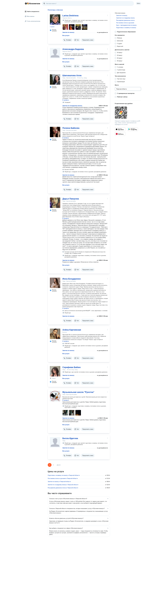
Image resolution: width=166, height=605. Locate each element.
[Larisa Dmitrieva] (55, 19)
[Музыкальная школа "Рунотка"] (55, 396)
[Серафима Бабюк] (55, 371)
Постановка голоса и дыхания (125, 22)
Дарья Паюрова (70, 199)
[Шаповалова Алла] (55, 79)
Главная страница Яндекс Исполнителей (32, 3)
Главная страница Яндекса (26, 3)
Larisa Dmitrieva (70, 15)
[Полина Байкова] (55, 132)
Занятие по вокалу (68, 32)
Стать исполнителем (33, 21)
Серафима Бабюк (71, 367)
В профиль (65, 100)
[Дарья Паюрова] (55, 203)
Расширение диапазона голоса (125, 20)
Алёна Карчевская (71, 330)
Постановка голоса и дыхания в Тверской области (63, 478)
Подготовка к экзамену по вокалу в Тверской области (64, 475)
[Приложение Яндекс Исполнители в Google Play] (132, 129)
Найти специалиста (33, 11)
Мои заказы (30, 16)
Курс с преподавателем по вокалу (126, 25)
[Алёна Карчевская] (55, 334)
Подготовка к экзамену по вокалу (126, 27)
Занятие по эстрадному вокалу (72, 105)
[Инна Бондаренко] (55, 283)
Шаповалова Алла (71, 75)
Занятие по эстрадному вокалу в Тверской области (63, 484)
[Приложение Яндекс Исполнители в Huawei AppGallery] (120, 134)
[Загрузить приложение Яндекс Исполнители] (128, 112)
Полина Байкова (70, 128)
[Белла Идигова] (55, 442)
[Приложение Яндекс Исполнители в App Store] (120, 129)
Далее (59, 465)
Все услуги (65, 35)
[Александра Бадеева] (55, 53)
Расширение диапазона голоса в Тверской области (63, 487)
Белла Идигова (70, 438)
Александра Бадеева (73, 49)
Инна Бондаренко (71, 279)
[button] (67, 40)
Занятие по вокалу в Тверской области (59, 481)
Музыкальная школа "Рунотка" (78, 392)
